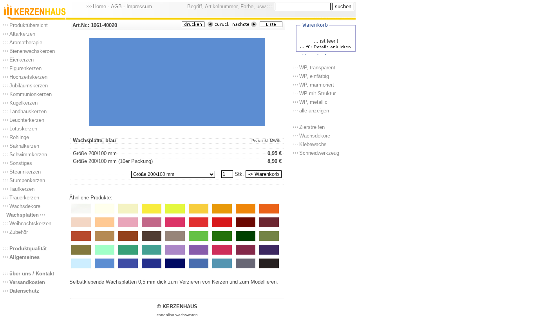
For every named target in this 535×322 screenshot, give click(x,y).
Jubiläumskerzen (28, 86)
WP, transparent (317, 68)
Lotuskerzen (23, 129)
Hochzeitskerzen (28, 77)
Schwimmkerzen (28, 154)
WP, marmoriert (316, 85)
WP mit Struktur (317, 93)
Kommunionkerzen (30, 94)
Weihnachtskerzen (30, 223)
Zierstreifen (312, 127)
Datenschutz (24, 291)
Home (99, 6)
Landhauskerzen (28, 111)
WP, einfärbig (314, 76)
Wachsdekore (24, 206)
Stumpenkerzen (27, 180)
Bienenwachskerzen (32, 51)
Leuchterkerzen (26, 120)
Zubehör (18, 232)
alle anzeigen (314, 111)
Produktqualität (28, 248)
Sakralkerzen (24, 146)
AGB (116, 6)
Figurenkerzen (25, 68)
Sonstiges (20, 163)
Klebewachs (313, 144)
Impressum (139, 6)
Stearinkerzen (25, 172)
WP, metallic (313, 102)
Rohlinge (19, 137)
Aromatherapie (25, 42)
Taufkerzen (21, 189)
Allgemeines (24, 257)
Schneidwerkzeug (319, 153)
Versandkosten (27, 282)
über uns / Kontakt (31, 274)
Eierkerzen (21, 60)
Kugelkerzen (23, 103)
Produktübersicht (28, 25)
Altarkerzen (22, 34)
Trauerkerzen (24, 198)
